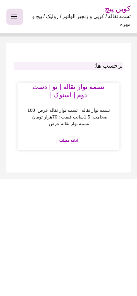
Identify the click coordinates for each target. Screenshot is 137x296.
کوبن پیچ (118, 8)
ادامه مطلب (68, 140)
